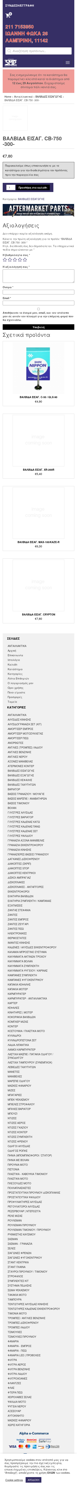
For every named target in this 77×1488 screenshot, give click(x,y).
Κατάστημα (15, 669)
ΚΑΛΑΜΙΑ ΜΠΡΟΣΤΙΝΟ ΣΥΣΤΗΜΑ (27, 952)
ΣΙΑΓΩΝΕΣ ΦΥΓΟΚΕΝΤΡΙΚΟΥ (25, 1257)
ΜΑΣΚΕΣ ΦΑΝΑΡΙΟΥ (19, 1085)
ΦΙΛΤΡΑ (12, 1360)
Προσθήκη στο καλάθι (33, 187)
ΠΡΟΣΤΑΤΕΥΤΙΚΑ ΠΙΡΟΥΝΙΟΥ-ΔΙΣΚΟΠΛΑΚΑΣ (34, 1192)
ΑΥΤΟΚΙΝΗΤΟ (16, 1415)
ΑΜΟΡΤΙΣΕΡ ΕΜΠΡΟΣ (20, 729)
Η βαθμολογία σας (16, 255)
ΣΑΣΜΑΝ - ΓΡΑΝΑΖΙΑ (20, 1243)
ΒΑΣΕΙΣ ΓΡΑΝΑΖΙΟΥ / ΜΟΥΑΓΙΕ (26, 794)
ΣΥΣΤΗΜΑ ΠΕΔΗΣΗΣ (20, 1285)
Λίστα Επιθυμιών (18, 678)
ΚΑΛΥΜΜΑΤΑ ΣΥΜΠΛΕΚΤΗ (23, 966)
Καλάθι (12, 664)
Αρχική (12, 650)
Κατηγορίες (15, 674)
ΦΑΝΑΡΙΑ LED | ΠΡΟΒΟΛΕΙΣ (24, 1355)
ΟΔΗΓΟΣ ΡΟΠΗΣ (17, 1150)
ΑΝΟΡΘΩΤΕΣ (15, 743)
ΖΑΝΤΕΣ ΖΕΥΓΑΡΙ (18, 924)
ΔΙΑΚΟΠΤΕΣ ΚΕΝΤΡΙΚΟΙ (22, 873)
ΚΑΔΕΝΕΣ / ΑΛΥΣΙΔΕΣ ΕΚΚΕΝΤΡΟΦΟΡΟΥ (32, 947)
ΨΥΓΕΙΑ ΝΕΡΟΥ (17, 1406)
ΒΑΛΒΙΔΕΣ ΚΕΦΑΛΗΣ (20, 780)
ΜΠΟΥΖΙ (12, 1113)
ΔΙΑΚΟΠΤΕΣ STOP (18, 868)
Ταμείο (12, 701)
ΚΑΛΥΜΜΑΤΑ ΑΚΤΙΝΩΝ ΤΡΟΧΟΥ (27, 956)
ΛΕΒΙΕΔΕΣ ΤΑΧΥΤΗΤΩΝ (22, 1067)
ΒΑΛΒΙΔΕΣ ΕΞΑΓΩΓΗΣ (21, 775)
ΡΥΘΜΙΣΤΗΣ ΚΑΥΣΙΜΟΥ (21, 1234)
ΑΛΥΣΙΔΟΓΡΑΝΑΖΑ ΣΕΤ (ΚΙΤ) (25, 724)
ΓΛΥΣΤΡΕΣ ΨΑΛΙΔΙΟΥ (20, 835)
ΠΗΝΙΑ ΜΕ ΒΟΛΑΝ (18, 1160)
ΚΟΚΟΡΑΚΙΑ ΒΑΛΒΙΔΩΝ (21, 1017)
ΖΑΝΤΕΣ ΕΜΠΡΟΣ (18, 919)
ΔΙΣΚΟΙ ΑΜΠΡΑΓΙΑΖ (19, 877)
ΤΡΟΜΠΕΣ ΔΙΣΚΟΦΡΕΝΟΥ (23, 1322)
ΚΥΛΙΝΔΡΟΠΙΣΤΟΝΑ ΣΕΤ (22, 1040)
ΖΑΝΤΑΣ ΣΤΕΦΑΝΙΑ (19, 910)
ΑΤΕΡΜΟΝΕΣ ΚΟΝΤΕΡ (21, 766)
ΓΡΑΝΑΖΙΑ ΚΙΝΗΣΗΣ (19, 849)
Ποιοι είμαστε (16, 692)
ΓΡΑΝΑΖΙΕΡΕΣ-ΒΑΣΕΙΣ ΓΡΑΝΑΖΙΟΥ (28, 854)
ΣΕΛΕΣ (11, 1248)
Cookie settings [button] (14, 1480)
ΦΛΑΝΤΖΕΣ (14, 1383)
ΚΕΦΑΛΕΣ (13, 1007)
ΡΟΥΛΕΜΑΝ (15, 1220)
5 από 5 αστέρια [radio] (25, 260)
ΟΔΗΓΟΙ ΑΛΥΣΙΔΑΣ (19, 1146)
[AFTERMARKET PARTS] (38, 210)
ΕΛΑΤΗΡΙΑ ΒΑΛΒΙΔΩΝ (20, 896)
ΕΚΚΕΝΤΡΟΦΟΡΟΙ (18, 891)
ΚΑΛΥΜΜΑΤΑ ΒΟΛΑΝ (20, 961)
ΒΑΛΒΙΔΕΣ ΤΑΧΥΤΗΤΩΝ (22, 784)
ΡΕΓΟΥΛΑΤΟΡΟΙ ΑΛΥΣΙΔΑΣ (24, 1206)
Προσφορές (15, 697)
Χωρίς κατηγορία (19, 1425)
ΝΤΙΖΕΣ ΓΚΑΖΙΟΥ (18, 1127)
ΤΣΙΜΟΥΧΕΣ (15, 1332)
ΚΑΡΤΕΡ (12, 1003)
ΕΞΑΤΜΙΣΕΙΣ (15, 905)
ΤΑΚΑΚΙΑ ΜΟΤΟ (17, 1295)
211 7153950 (19, 26)
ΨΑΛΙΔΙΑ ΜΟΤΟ (17, 1401)
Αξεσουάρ (14, 1411)
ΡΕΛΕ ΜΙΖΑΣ (15, 1216)
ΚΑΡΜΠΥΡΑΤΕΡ (17, 994)
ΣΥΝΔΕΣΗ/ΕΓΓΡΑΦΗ (19, 5)
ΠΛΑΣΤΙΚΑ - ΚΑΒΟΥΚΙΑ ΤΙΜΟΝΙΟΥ (27, 1174)
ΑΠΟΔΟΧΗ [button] (33, 1480)
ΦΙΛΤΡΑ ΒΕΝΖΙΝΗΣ (19, 1369)
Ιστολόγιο (14, 660)
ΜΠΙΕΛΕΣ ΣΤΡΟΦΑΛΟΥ (21, 1104)
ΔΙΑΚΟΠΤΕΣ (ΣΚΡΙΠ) (19, 863)
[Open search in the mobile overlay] (38, 51)
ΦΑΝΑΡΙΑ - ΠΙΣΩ (17, 1350)
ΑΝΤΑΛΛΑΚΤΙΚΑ (17, 646)
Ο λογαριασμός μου (20, 683)
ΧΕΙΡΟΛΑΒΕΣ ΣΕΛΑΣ (20, 1397)
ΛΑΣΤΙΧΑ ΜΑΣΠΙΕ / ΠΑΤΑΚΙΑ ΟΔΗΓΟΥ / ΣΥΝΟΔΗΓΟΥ (30, 1056)
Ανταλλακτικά (23, 96)
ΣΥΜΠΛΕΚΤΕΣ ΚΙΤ (18, 1281)
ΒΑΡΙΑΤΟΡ (14, 789)
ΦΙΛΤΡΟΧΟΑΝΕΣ (17, 1378)
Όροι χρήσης (15, 687)
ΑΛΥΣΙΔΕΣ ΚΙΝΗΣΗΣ (19, 719)
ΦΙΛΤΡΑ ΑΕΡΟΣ (17, 1364)
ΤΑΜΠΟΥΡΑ (14, 1299)
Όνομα (8, 287)
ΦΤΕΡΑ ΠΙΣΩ (15, 1392)
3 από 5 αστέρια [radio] (15, 260)
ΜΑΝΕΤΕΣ (14, 1071)
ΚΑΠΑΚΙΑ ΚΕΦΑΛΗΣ (19, 984)
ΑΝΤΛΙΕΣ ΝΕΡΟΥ (17, 756)
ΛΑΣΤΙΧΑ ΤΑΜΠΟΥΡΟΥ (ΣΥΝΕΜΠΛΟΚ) (30, 1062)
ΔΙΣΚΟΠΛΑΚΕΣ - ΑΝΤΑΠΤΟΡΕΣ (26, 887)
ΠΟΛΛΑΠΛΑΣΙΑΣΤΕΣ (19, 1188)
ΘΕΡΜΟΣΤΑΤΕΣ (17, 938)
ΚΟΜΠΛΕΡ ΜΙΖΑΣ (18, 1021)
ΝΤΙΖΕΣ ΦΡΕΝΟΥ (18, 1141)
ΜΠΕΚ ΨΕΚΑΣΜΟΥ (18, 1099)
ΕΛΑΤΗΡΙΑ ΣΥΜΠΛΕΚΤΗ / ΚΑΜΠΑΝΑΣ (29, 901)
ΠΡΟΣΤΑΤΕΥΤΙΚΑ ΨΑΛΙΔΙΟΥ (24, 1197)
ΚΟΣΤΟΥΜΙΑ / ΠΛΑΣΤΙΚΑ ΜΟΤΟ (26, 1031)
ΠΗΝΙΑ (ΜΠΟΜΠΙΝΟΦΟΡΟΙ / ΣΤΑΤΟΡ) (30, 1155)
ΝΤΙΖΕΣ (12, 1118)
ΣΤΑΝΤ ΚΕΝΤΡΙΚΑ (18, 1262)
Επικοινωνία (15, 655)
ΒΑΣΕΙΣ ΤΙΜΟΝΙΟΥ (18, 803)
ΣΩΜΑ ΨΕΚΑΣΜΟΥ (18, 1290)
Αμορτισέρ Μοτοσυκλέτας (25, 733)
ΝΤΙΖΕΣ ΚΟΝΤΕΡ (17, 1132)
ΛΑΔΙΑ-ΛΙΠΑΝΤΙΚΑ (18, 1045)
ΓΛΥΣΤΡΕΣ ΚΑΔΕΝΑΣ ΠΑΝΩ (24, 826)
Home (7, 96)
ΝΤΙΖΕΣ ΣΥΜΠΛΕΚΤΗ (20, 1137)
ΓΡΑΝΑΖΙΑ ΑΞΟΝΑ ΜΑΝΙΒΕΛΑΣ (26, 840)
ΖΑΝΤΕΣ (12, 915)
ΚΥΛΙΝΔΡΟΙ (14, 1035)
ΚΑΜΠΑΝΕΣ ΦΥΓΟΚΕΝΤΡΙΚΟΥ (25, 980)
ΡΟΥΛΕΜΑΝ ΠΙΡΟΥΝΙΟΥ (22, 1225)
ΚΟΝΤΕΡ (13, 1026)
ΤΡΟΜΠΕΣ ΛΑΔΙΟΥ (19, 1327)
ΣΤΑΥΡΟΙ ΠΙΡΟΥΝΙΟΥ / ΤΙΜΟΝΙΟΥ (27, 1271)
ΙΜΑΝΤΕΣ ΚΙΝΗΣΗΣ (19, 942)
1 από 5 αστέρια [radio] (5, 260)
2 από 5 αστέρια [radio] (10, 260)
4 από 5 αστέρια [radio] (20, 260)
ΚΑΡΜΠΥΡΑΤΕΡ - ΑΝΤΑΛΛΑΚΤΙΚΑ (27, 998)
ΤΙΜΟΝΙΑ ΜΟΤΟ (17, 1313)
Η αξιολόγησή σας (16, 266)
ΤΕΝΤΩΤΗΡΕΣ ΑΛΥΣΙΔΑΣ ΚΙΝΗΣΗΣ (28, 1304)
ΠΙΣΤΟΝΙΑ (13, 1169)
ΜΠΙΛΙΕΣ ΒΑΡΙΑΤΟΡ (19, 1109)
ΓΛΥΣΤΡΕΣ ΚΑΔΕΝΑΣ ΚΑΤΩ (24, 822)
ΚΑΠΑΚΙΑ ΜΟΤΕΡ (18, 989)
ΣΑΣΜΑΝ (13, 1239)
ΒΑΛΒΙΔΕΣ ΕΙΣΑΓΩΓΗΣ (48, 96)
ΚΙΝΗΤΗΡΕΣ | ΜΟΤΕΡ (20, 1012)
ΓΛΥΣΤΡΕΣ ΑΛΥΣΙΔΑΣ (20, 812)
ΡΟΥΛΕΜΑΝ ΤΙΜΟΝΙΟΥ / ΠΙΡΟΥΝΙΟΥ (29, 1229)
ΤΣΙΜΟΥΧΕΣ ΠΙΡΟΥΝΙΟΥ (22, 1336)
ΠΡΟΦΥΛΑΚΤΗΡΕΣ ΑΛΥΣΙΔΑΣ (25, 1202)
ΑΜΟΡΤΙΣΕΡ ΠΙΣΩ (18, 738)
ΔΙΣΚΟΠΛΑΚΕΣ (16, 882)
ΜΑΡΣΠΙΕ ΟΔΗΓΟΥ (19, 1081)
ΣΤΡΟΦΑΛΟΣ (15, 1276)
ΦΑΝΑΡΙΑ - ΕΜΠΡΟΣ (19, 1346)
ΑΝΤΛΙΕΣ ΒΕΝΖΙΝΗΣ (19, 752)
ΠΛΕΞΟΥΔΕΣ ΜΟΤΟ (19, 1183)
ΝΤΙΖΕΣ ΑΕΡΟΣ (16, 1123)
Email (7, 298)
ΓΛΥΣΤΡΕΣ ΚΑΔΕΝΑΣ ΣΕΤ (23, 831)
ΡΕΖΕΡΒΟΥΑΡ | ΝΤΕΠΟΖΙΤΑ (24, 1211)
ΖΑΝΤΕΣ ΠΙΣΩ (16, 928)
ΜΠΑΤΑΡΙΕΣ (15, 1095)
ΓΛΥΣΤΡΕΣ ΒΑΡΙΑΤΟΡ (20, 817)
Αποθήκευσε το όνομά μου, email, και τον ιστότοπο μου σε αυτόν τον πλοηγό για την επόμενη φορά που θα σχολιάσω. (38, 316)
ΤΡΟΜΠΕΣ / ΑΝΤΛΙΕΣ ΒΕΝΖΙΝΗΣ (26, 1318)
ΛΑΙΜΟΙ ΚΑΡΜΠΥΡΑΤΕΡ (21, 1049)
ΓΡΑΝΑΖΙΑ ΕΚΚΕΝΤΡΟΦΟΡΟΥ (25, 845)
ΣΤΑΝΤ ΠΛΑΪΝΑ (16, 1267)
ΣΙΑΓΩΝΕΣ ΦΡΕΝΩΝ (19, 1253)
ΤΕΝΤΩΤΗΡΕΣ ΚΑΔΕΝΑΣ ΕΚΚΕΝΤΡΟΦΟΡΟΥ (34, 1308)
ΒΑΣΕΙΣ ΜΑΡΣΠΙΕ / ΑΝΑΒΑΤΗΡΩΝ (27, 798)
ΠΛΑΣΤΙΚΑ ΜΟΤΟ (18, 1178)
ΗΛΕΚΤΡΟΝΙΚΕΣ (17, 933)
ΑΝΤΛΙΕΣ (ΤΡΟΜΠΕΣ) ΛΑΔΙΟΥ (25, 747)
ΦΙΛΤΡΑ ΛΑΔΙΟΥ (17, 1374)
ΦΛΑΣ (11, 1388)
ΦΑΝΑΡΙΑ (13, 1341)
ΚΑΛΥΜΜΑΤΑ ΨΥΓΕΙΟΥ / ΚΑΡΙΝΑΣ (27, 970)
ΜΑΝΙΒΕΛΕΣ (15, 1076)
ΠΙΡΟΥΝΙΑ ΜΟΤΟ (18, 1164)
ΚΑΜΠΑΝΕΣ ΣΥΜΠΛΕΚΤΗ (22, 975)
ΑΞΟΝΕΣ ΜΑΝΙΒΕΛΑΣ (20, 761)
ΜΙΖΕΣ (11, 1090)
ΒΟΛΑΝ (12, 808)
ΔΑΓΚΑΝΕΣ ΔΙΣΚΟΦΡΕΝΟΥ (24, 859)
